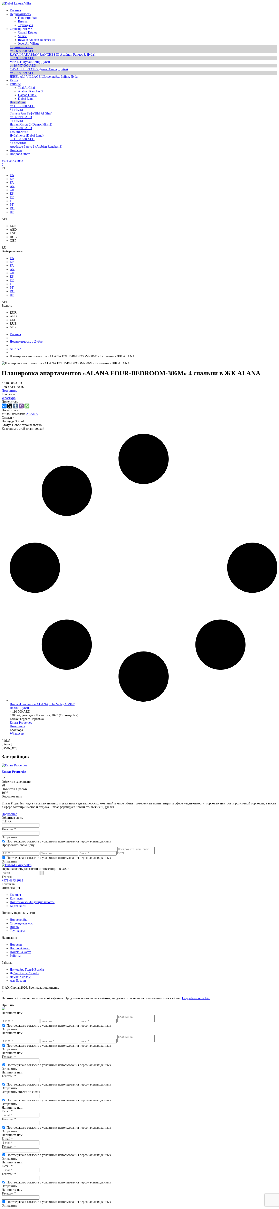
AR (12, 186)
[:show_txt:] (9, 748)
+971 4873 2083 (12, 161)
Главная (15, 894)
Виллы (14, 927)
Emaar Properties (21, 722)
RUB (13, 237)
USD (13, 233)
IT (11, 201)
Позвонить (9, 390)
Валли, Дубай (19, 708)
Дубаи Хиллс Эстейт (24, 973)
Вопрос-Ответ (20, 948)
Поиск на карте (20, 952)
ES (12, 193)
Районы (15, 955)
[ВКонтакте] (4, 406)
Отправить (9, 837)
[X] (9, 406)
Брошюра (8, 394)
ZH (12, 190)
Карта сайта (18, 905)
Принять (8, 1005)
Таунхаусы (17, 930)
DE (12, 179)
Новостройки (19, 919)
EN (12, 175)
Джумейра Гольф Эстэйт (27, 969)
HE (12, 212)
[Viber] (21, 406)
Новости (16, 944)
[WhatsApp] (27, 406)
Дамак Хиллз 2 (20, 977)
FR (12, 197)
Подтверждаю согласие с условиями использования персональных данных (59, 841)
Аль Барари (18, 980)
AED (13, 229)
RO (12, 208)
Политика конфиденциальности (32, 902)
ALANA (32, 414)
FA (12, 182)
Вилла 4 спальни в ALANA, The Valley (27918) (42, 704)
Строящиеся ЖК (21, 923)
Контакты (16, 898)
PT (12, 204)
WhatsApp (9, 398)
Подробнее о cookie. (196, 998)
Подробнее (9, 814)
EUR (13, 226)
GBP (13, 240)
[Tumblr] (15, 406)
